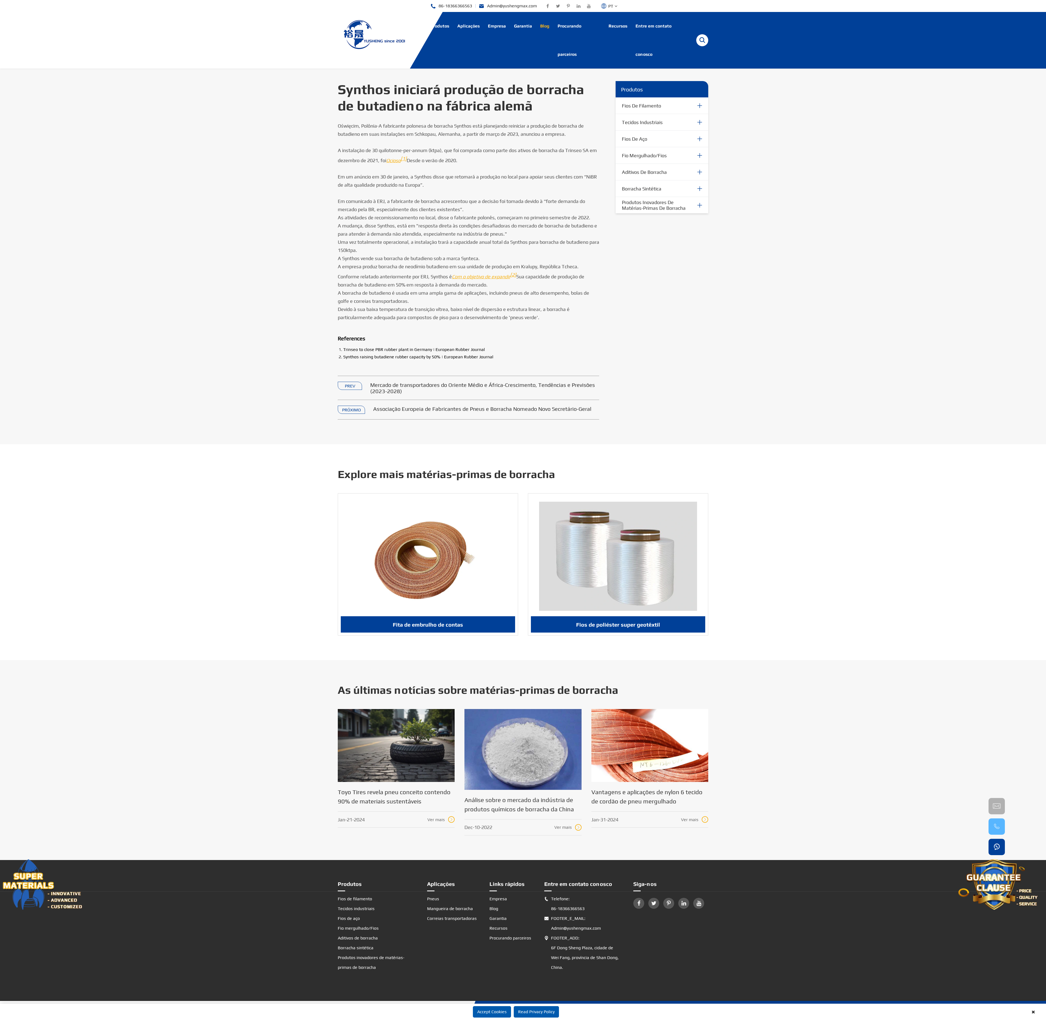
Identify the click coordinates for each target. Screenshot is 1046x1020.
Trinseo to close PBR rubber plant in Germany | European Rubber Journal (414, 349)
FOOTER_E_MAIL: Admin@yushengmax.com (572, 923)
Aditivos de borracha (644, 172)
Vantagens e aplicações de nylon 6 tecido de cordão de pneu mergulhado (647, 796)
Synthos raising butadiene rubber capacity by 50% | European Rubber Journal (418, 356)
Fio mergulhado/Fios (644, 155)
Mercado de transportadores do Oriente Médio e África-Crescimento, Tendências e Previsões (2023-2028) (482, 388)
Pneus (433, 898)
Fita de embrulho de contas (428, 624)
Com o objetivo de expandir (481, 276)
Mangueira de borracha (450, 908)
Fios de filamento (641, 106)
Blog (544, 26)
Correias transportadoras (452, 918)
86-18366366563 (451, 6)
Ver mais (440, 819)
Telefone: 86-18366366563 (564, 903)
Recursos (618, 26)
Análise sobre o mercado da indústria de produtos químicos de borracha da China (519, 804)
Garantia (523, 26)
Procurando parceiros (569, 40)
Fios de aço (634, 139)
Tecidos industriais (642, 122)
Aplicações (468, 26)
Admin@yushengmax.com (508, 6)
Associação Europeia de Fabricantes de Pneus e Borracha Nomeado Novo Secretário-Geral (482, 409)
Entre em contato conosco (653, 40)
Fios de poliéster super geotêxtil (618, 624)
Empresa (497, 26)
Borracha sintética (641, 189)
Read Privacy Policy (536, 1011)
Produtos (439, 26)
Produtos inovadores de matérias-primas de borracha (654, 205)
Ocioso (393, 160)
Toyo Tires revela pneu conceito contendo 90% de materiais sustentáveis (394, 796)
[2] (513, 275)
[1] (404, 158)
